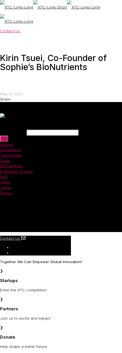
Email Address (12, 132)
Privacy (6, 192)
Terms (5, 187)
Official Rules (11, 166)
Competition (10, 150)
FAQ (3, 176)
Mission (6, 144)
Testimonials (11, 155)
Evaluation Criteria (16, 171)
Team (5, 182)
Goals (5, 160)
